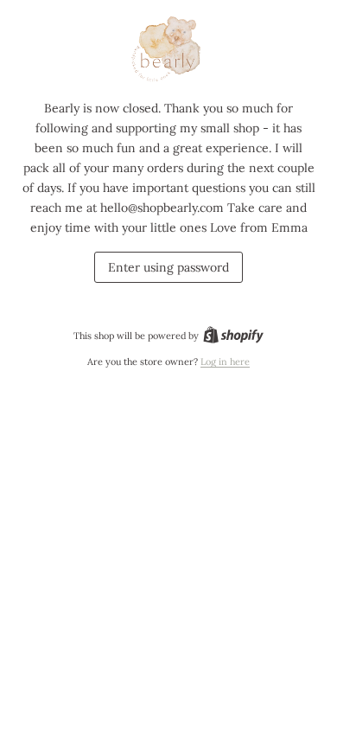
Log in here (225, 361)
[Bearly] (168, 50)
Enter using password (168, 267)
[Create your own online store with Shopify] (233, 335)
